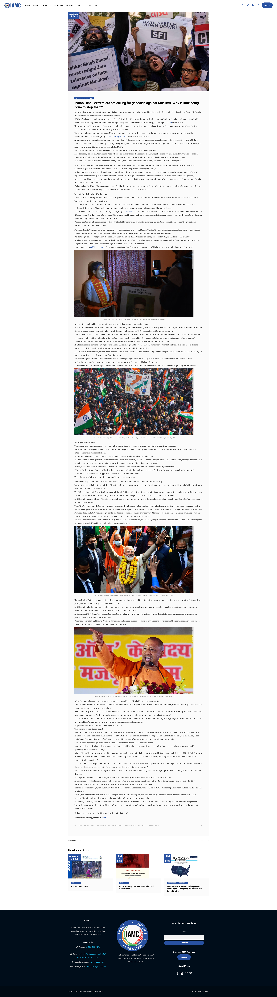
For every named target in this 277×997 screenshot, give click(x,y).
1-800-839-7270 (93, 947)
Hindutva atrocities (150, 825)
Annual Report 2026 (79, 886)
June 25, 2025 (119, 858)
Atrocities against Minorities (100, 825)
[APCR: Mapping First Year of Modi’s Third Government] (138, 866)
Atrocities (81, 825)
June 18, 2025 (168, 858)
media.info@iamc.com (96, 966)
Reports (76, 883)
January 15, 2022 (73, 15)
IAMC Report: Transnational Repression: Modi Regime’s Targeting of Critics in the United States (184, 888)
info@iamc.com (97, 961)
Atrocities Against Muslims (127, 825)
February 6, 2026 (74, 857)
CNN (104, 817)
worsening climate (117, 136)
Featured (172, 883)
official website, (131, 211)
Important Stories (84, 98)
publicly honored (97, 247)
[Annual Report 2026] (90, 866)
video (169, 122)
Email (184, 931)
